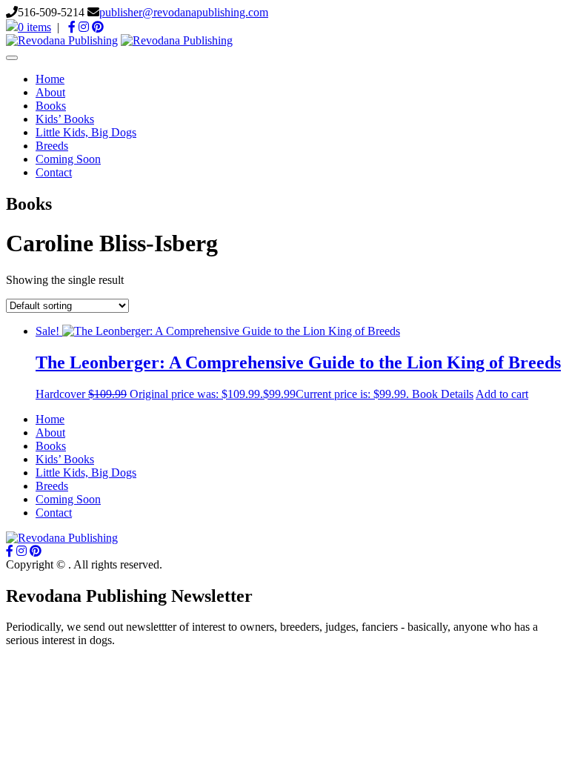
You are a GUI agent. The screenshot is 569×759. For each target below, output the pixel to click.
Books (51, 105)
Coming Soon (68, 159)
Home (50, 79)
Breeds (52, 145)
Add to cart (502, 394)
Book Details (442, 394)
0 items (34, 27)
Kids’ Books (65, 119)
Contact (54, 172)
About (50, 92)
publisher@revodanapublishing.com (183, 12)
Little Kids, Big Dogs (86, 132)
